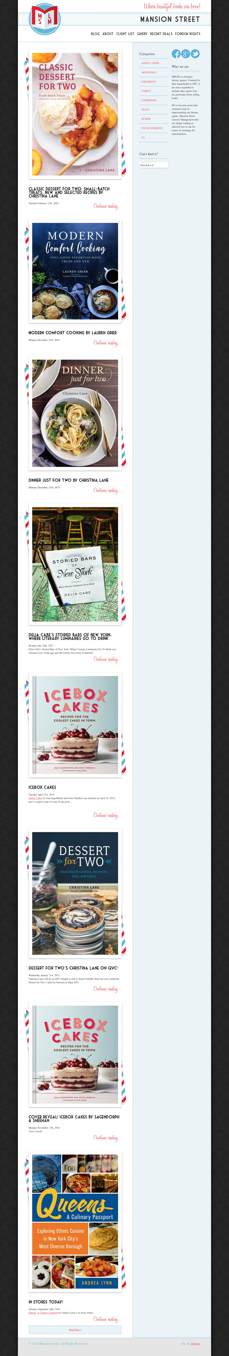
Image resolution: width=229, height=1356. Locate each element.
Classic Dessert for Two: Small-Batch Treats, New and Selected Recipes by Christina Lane (69, 192)
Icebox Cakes (42, 787)
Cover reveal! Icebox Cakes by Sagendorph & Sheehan (74, 1119)
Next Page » (75, 1329)
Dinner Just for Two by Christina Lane (69, 480)
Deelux (195, 1343)
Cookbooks (149, 100)
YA (143, 137)
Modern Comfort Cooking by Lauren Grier (73, 332)
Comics (146, 91)
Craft (145, 109)
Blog (95, 34)
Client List (125, 34)
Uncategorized (151, 128)
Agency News (150, 63)
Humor (145, 118)
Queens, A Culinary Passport (44, 1312)
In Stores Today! (46, 1302)
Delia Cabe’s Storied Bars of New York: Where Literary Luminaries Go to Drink (70, 636)
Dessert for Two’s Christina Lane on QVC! (73, 968)
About (108, 34)
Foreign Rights (187, 34)
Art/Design (148, 72)
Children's (148, 81)
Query (142, 34)
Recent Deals (161, 34)
